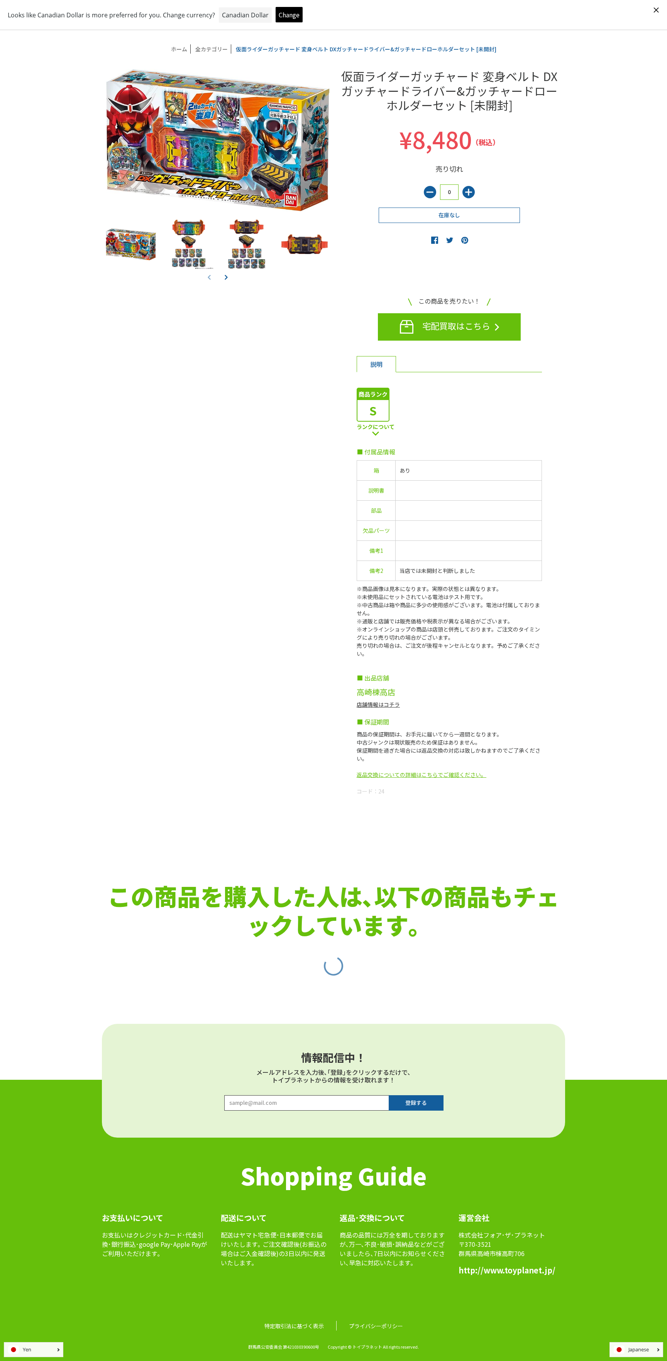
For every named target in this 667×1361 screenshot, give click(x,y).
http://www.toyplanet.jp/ (507, 1270)
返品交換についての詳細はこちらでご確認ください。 (421, 774)
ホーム (179, 49)
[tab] (376, 364)
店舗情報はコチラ (378, 704)
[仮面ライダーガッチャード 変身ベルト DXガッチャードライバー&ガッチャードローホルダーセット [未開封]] (131, 244)
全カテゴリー (211, 49)
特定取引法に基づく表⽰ (294, 1326)
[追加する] (468, 192)
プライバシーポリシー (376, 1326)
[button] (226, 277)
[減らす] (430, 192)
